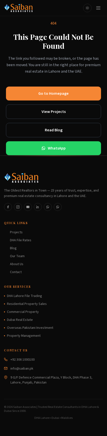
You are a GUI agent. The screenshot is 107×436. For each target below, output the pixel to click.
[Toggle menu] (98, 8)
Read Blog (53, 130)
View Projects (54, 111)
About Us (16, 264)
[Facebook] (8, 207)
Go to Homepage (53, 93)
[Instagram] (18, 207)
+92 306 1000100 (22, 359)
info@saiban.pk (21, 368)
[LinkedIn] (38, 207)
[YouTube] (28, 207)
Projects (16, 232)
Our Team (17, 256)
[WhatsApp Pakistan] (48, 207)
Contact (16, 272)
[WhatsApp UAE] (58, 207)
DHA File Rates (20, 240)
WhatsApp (57, 148)
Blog (13, 248)
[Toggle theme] (87, 8)
